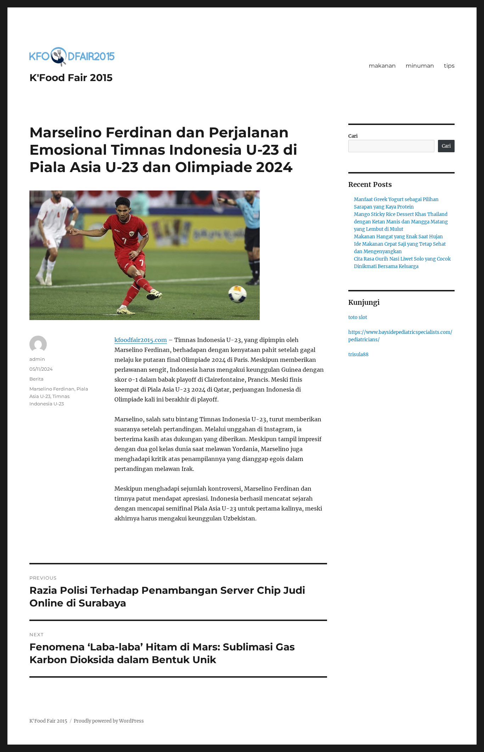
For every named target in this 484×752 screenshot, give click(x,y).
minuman (420, 65)
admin (37, 359)
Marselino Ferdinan (51, 389)
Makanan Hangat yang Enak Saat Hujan (398, 237)
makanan (382, 65)
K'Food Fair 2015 (71, 78)
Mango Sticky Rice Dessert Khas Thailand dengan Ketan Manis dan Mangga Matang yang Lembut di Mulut (401, 221)
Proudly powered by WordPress (109, 721)
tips (449, 65)
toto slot (357, 317)
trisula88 (358, 355)
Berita (36, 379)
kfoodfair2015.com (140, 339)
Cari (353, 136)
